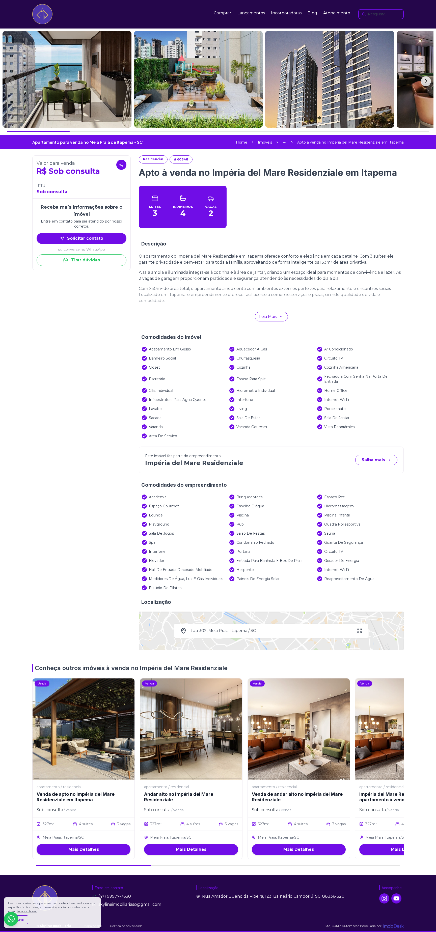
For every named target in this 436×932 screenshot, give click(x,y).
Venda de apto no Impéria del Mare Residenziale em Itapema (76, 797)
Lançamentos (251, 13)
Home (241, 142)
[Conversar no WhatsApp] (11, 919)
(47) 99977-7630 (114, 896)
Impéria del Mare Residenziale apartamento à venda (393, 797)
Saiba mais (373, 459)
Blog (312, 13)
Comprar (222, 13)
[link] (350, 142)
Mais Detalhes (83, 849)
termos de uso (27, 911)
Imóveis (265, 142)
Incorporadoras (286, 13)
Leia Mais (268, 316)
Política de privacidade (126, 926)
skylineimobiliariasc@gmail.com (129, 904)
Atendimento (336, 13)
